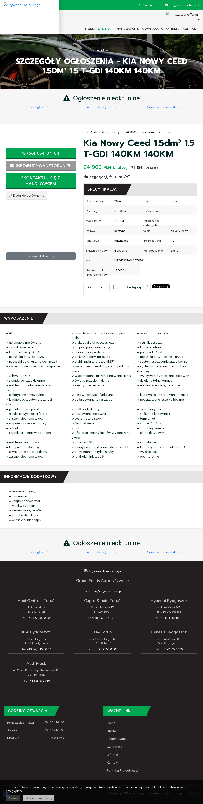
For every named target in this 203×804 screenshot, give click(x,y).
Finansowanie (126, 29)
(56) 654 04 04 (42, 153)
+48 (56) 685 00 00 (38, 618)
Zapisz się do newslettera (165, 107)
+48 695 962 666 (38, 680)
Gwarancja (152, 29)
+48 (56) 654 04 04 (104, 649)
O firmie (172, 29)
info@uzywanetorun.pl (43, 166)
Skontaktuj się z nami (101, 107)
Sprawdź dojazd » (41, 256)
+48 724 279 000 (171, 649)
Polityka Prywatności (122, 770)
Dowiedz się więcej (38, 798)
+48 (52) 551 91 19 (171, 618)
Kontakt (112, 762)
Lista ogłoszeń (38, 107)
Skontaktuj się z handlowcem (40, 181)
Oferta (111, 731)
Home (90, 29)
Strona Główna (101, 50)
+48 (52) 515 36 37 (39, 649)
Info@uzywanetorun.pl (106, 591)
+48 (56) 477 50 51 (105, 618)
